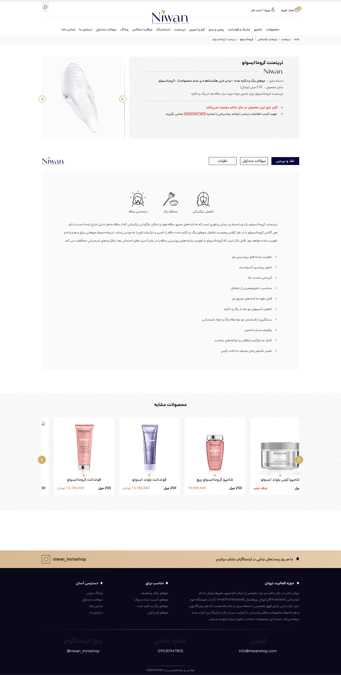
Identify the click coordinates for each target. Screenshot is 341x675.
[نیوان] (170, 13)
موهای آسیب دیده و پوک (151, 599)
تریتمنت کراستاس (267, 39)
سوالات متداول (106, 29)
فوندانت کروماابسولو (138, 479)
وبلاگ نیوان (95, 593)
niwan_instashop (69, 559)
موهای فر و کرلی (157, 612)
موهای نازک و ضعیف (154, 593)
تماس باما (68, 29)
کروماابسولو (247, 39)
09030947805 (195, 114)
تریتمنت (285, 39)
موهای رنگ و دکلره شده (249, 80)
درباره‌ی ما (85, 29)
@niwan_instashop (83, 651)
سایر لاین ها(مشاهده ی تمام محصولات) (204, 80)
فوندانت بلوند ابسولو (203, 479)
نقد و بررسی (285, 161)
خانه (296, 39)
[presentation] (299, 459)
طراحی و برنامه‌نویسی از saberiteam (171, 670)
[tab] (285, 161)
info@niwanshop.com (258, 651)
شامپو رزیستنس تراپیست (72, 479)
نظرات (222, 161)
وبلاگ (124, 29)
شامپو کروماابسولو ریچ (269, 479)
